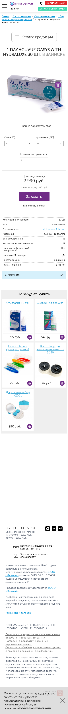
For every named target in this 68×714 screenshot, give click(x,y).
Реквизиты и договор (18, 613)
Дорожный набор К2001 (18, 394)
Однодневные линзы (44, 16)
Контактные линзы (22, 16)
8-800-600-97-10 (20, 528)
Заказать (34, 196)
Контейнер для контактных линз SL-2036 (50, 349)
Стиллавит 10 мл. (17, 303)
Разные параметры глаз (35, 126)
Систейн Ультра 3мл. (50, 303)
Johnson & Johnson (54, 229)
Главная (5, 16)
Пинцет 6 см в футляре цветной (17, 348)
